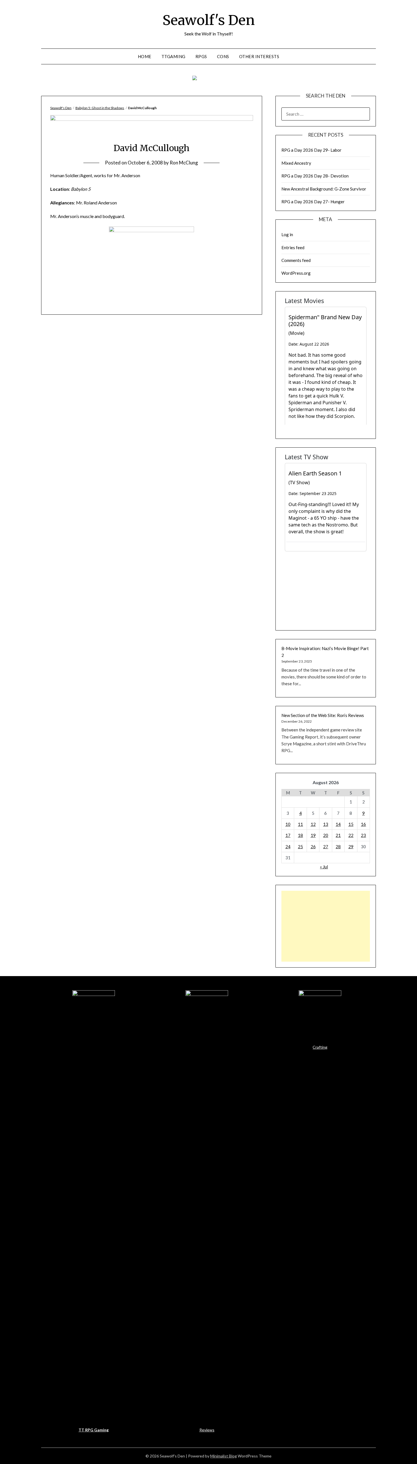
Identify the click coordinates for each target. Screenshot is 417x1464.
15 (350, 824)
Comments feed (296, 260)
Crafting (320, 1047)
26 (313, 846)
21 (338, 835)
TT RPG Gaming (94, 1429)
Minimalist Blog (223, 1456)
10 (287, 824)
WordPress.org (296, 273)
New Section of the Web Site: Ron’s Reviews (322, 715)
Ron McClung (184, 163)
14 (338, 824)
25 (300, 846)
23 (363, 835)
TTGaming (173, 56)
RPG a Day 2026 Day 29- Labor (311, 150)
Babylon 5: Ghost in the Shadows (99, 108)
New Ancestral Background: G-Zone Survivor (323, 188)
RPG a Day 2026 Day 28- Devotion (315, 175)
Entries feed (292, 247)
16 (363, 824)
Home (144, 56)
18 (300, 835)
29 (350, 846)
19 (313, 835)
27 (325, 846)
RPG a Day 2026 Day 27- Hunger (313, 201)
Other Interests (259, 56)
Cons (223, 56)
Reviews (206, 1429)
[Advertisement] (325, 926)
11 (300, 824)
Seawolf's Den (209, 20)
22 (350, 835)
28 (338, 846)
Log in (287, 234)
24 (287, 846)
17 (287, 835)
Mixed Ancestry (296, 163)
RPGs (201, 56)
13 (325, 824)
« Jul (324, 866)
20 (325, 835)
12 (313, 824)
